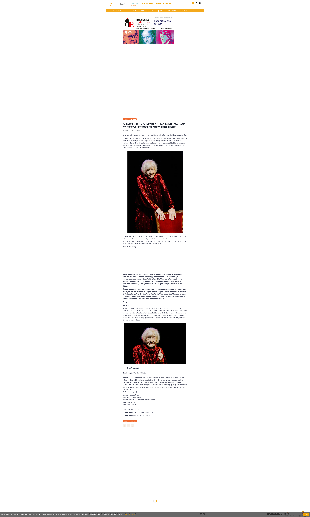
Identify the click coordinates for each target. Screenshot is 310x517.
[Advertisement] (155, 56)
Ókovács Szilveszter (163, 3)
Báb (134, 11)
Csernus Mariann (130, 119)
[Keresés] (193, 3)
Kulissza (172, 11)
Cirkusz (153, 11)
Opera (143, 11)
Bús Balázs (133, 5)
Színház (117, 11)
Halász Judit (134, 3)
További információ (129, 514)
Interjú (183, 11)
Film (162, 11)
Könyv (194, 11)
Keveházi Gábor (147, 3)
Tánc (127, 11)
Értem (306, 514)
